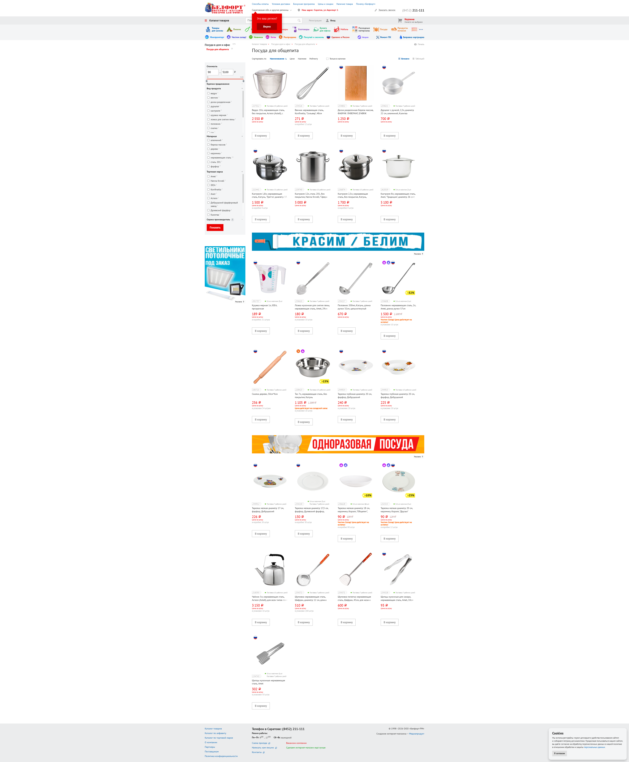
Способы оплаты (260, 4)
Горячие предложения (218, 84)
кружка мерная (219, 115)
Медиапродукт (416, 733)
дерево (215, 149)
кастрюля (216, 110)
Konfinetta (217, 189)
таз (213, 132)
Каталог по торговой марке (219, 737)
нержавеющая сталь (222, 157)
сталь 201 (216, 161)
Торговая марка (215, 172)
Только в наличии (337, 58)
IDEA (214, 185)
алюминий (217, 140)
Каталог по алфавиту (215, 733)
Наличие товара (344, 4)
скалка (215, 128)
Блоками (405, 58)
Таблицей (419, 58)
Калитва (215, 214)
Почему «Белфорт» (365, 4)
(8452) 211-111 (293, 729)
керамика (216, 153)
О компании (211, 742)
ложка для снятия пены (223, 119)
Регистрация (315, 20)
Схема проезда (259, 743)
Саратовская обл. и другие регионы (270, 10)
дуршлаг (216, 106)
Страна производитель (218, 219)
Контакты (257, 752)
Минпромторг (217, 37)
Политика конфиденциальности (221, 756)
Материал (212, 136)
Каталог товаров (219, 20)
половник (216, 123)
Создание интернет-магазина (391, 733)
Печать (421, 44)
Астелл (215, 198)
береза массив (219, 144)
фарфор (215, 166)
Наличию (302, 58)
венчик (215, 97)
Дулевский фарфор (221, 210)
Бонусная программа (304, 4)
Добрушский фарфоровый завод (224, 204)
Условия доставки (281, 4)
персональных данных (594, 747)
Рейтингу (313, 58)
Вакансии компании (296, 743)
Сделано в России (341, 37)
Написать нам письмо (263, 747)
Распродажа (290, 37)
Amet (214, 176)
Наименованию (277, 58)
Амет (214, 193)
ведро (214, 93)
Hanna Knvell (218, 180)
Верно (267, 26)
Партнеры (210, 746)
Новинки (258, 37)
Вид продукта (214, 88)
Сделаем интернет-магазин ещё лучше (305, 747)
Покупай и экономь (314, 37)
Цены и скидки (325, 4)
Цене (292, 58)
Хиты (273, 37)
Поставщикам (212, 751)
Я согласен (559, 753)
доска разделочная (221, 102)
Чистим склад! (239, 37)
